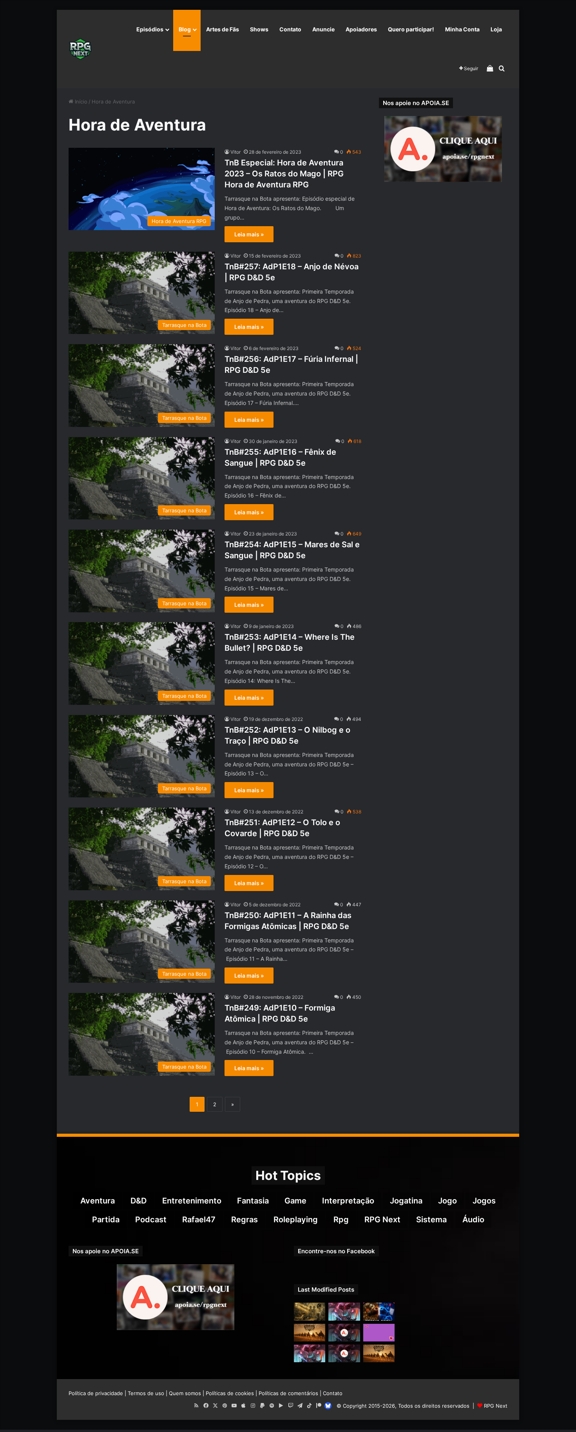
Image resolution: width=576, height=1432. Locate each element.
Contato (290, 29)
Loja (496, 29)
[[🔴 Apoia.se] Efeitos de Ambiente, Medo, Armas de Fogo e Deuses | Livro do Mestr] (344, 1332)
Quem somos (185, 1393)
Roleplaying (296, 1219)
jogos (484, 1200)
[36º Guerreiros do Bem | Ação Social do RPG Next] (379, 1332)
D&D (138, 1200)
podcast (151, 1219)
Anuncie (323, 29)
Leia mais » (249, 234)
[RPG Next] (80, 49)
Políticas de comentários (288, 1393)
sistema (431, 1219)
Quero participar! (411, 29)
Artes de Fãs (222, 29)
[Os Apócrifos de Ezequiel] (309, 1311)
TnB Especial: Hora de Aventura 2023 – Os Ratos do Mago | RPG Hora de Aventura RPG (284, 173)
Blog (185, 29)
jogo (447, 1200)
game (295, 1200)
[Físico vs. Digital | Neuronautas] (379, 1311)
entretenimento (191, 1200)
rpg (341, 1219)
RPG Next (382, 1219)
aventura (97, 1200)
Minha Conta (462, 29)
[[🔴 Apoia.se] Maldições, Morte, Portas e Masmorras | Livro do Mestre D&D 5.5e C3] (344, 1353)
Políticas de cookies (230, 1393)
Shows (259, 29)
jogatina (406, 1200)
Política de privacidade (96, 1393)
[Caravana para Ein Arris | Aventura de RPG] (309, 1332)
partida (106, 1219)
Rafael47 (199, 1219)
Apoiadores (361, 29)
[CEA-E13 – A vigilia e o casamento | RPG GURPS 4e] (379, 1353)
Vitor (235, 152)
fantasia (253, 1200)
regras (244, 1219)
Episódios (149, 29)
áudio (473, 1219)
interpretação (348, 1200)
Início (80, 101)
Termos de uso (146, 1393)
